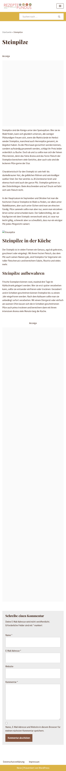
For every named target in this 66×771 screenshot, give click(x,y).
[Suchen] (59, 16)
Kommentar (11, 682)
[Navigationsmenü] (60, 6)
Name (8, 635)
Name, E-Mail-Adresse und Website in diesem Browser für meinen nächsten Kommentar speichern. (32, 729)
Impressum (34, 761)
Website (9, 666)
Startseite (7, 32)
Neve (19, 767)
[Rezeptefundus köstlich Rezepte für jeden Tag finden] (17, 6)
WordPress (44, 767)
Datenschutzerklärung (14, 761)
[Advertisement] (33, 93)
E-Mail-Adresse (13, 650)
